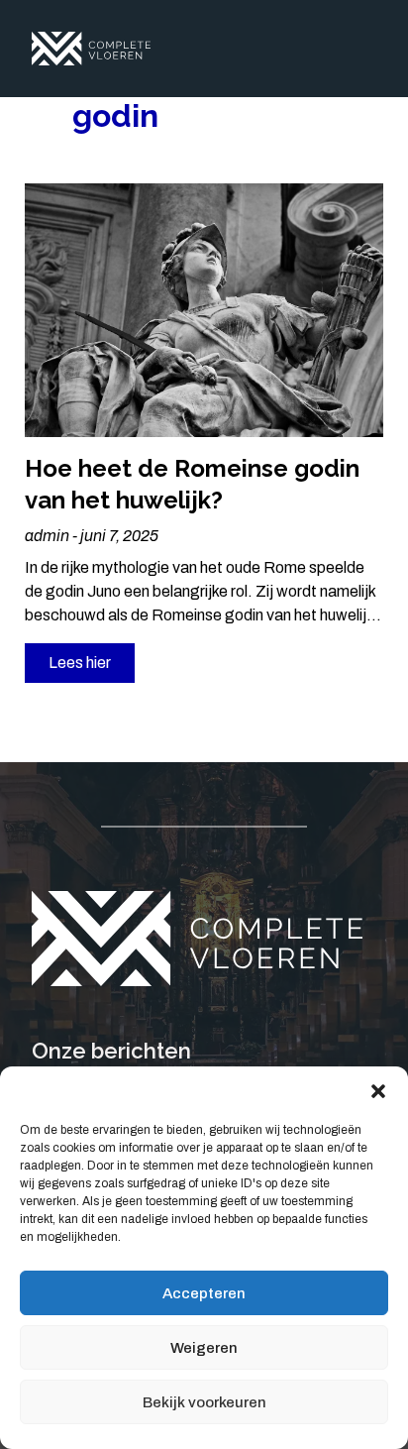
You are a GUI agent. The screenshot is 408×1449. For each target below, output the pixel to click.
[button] (378, 1091)
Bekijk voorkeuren (204, 1402)
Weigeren (204, 1348)
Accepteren (204, 1293)
